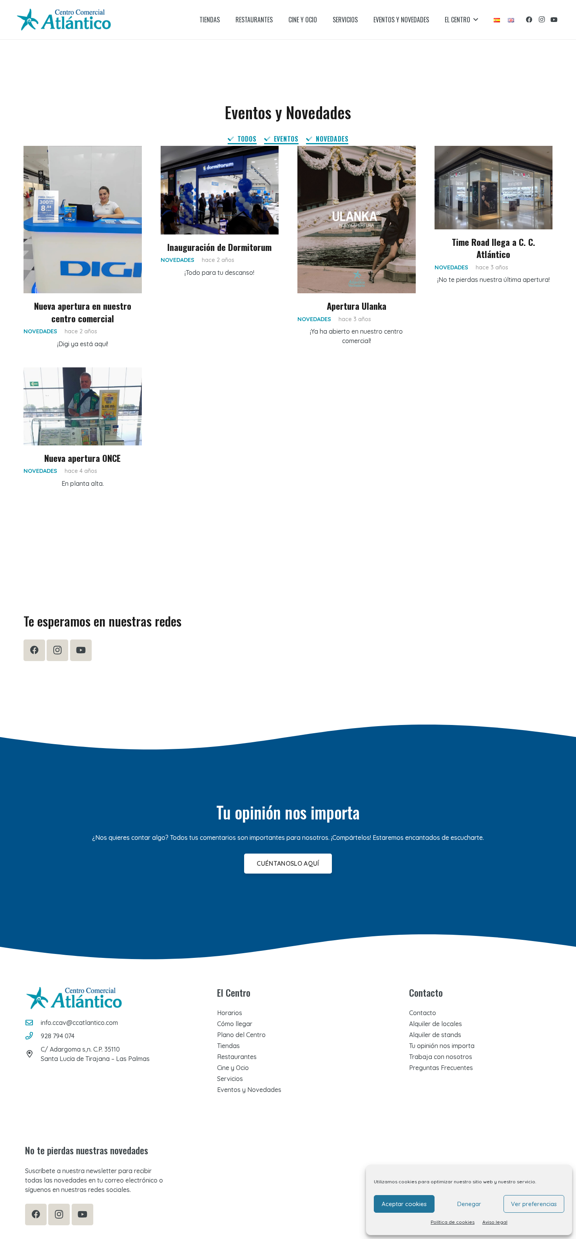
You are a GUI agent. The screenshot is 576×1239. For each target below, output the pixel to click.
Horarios (229, 1013)
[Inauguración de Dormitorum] (220, 190)
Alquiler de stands (435, 1035)
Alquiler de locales (435, 1024)
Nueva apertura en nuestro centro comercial (82, 311)
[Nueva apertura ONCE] (83, 406)
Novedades (40, 331)
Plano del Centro (241, 1035)
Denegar (469, 1204)
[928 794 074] (33, 1035)
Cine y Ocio (233, 1068)
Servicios (230, 1079)
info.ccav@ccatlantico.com (79, 1022)
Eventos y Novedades (249, 1090)
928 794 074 (57, 1036)
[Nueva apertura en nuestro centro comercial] (83, 220)
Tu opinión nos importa (442, 1046)
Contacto (422, 1013)
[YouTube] (554, 19)
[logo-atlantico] (64, 19)
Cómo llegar (234, 1024)
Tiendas (228, 1046)
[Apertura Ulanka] (356, 220)
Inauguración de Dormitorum (219, 246)
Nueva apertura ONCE (82, 457)
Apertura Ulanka (356, 305)
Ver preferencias (534, 1204)
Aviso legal (494, 1222)
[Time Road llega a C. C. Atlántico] (494, 187)
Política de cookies (453, 1222)
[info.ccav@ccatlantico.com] (33, 1022)
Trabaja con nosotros (440, 1057)
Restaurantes (237, 1057)
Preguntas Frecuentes (441, 1068)
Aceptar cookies (404, 1204)
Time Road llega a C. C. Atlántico (493, 247)
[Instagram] (541, 19)
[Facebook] (529, 19)
